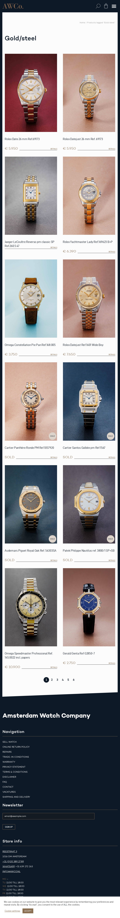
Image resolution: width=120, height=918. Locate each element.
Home (82, 22)
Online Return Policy (16, 747)
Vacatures (9, 792)
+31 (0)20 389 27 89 (13, 861)
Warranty (8, 762)
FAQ (4, 782)
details (53, 149)
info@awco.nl (11, 871)
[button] (98, 6)
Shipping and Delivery (16, 797)
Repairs (7, 752)
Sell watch (9, 742)
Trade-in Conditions (15, 757)
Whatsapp (8, 866)
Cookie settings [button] (12, 911)
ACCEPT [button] (27, 911)
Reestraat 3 (9, 851)
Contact (7, 787)
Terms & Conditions (15, 772)
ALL (66, 904)
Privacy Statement (13, 767)
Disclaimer (9, 777)
